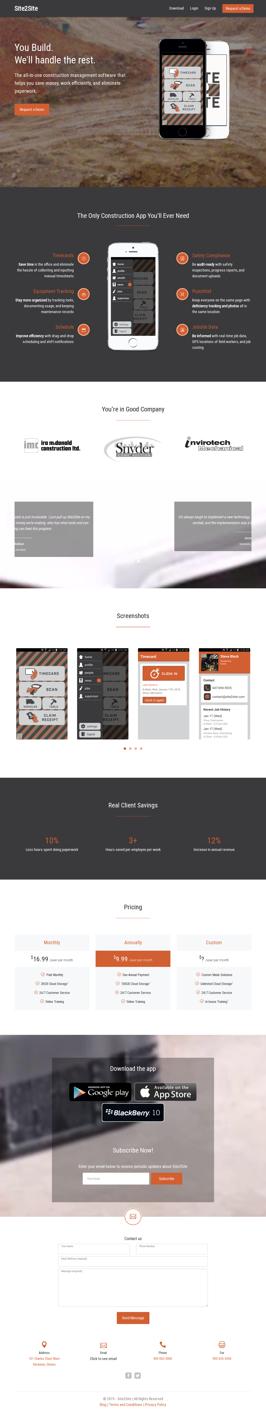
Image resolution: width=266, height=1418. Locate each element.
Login (194, 8)
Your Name (67, 1246)
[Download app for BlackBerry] (133, 1112)
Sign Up (210, 8)
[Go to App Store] (165, 1092)
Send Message (133, 1318)
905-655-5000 (162, 1359)
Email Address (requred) (74, 1258)
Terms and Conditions (125, 1404)
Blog (103, 1404)
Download (176, 8)
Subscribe (166, 1178)
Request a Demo (238, 8)
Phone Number (147, 1246)
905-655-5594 (222, 1359)
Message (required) (71, 1271)
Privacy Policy (155, 1404)
